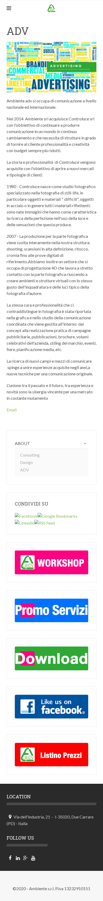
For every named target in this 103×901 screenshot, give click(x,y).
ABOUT (22, 443)
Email (12, 409)
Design (26, 462)
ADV (24, 469)
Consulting (30, 454)
